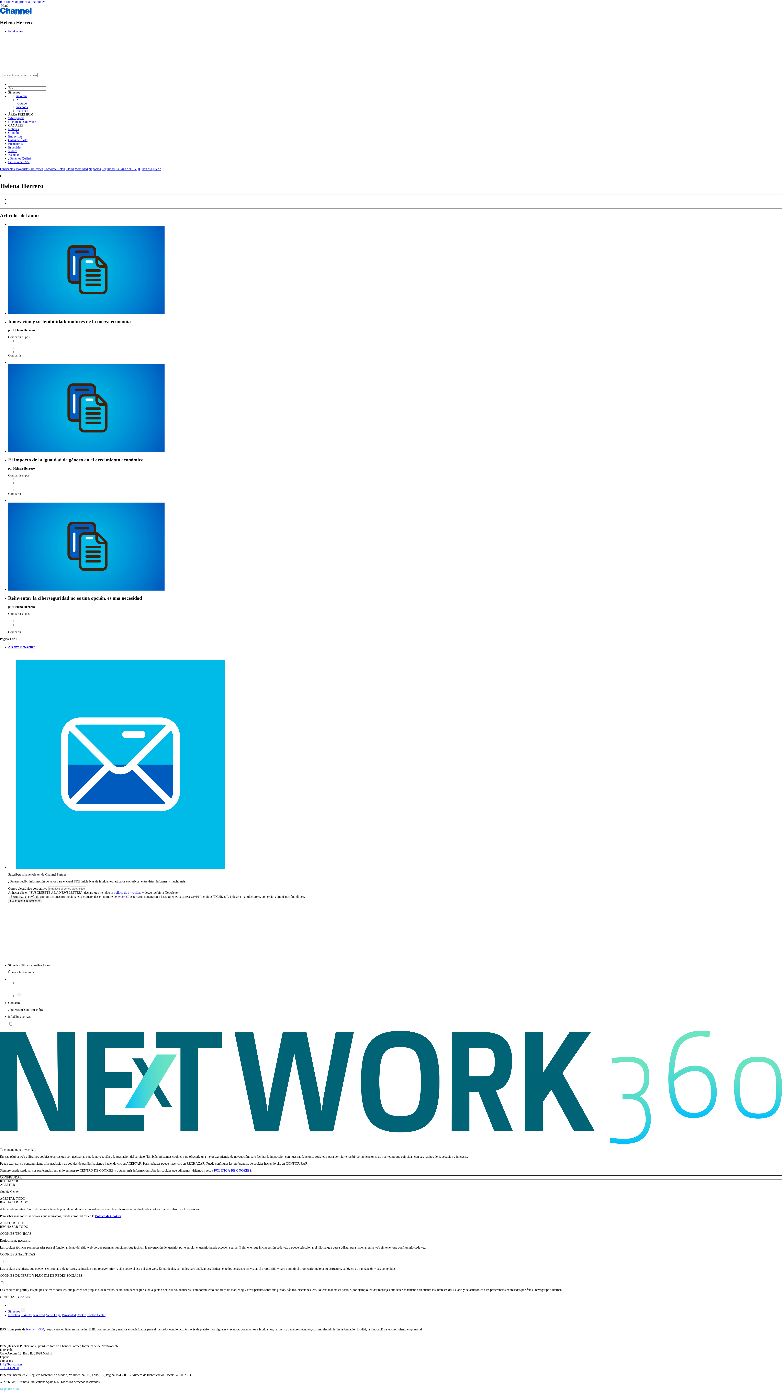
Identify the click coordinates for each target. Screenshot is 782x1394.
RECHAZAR (9, 1181)
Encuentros (15, 143)
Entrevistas (15, 136)
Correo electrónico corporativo (27, 888)
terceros (122, 896)
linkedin (21, 96)
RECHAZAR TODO (14, 1202)
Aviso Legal (53, 1315)
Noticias (13, 129)
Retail (61, 169)
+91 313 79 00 (9, 1368)
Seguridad (108, 169)
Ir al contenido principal (15, 1)
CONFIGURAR (11, 1177)
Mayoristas (22, 169)
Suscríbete (25, 900)
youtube (21, 103)
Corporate (50, 169)
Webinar (13, 154)
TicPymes (36, 169)
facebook (22, 107)
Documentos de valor (22, 121)
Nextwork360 (35, 1329)
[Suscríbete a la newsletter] (18, 996)
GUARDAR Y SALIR (15, 1296)
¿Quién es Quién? (19, 158)
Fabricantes (15, 31)
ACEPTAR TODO (12, 1198)
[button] (391, 6)
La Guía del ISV (19, 162)
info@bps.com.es (11, 1364)
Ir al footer (38, 1)
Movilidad (81, 169)
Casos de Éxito (17, 140)
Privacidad (69, 1315)
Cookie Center (96, 1315)
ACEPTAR (7, 1184)
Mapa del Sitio (9, 1389)
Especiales (15, 147)
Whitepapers (16, 118)
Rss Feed (22, 110)
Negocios (95, 169)
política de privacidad (127, 892)
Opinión (13, 132)
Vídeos (12, 151)
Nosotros (14, 1315)
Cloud (70, 169)
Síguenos (14, 1311)
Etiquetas (26, 1315)
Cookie (81, 1315)
